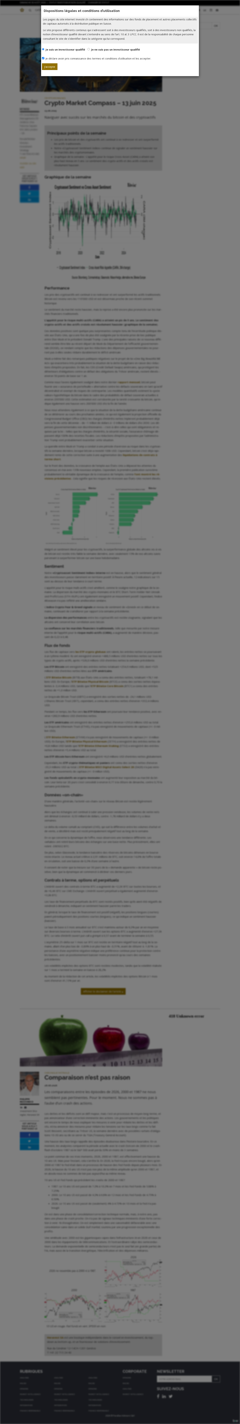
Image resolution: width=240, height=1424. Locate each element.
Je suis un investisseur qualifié (65, 49)
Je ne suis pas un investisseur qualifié (115, 49)
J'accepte (49, 66)
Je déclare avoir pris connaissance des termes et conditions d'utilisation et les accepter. (98, 58)
